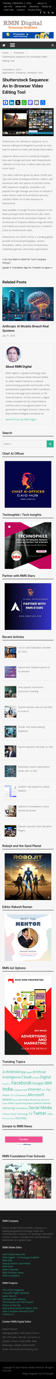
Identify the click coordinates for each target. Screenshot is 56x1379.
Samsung (8, 1108)
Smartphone (21, 1108)
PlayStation (28, 1103)
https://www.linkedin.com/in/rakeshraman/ (53, 13)
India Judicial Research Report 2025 (20, 1308)
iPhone (5, 1095)
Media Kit (46, 6)
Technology (22, 1113)
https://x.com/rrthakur (44, 13)
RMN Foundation (11, 1275)
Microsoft (36, 1094)
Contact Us (8, 1314)
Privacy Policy (35, 9)
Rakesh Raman (42, 1103)
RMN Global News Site (13, 1254)
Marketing (22, 1095)
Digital (45, 1076)
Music (15, 1100)
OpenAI (18, 1103)
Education (6, 1084)
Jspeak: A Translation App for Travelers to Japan (26, 267)
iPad (48, 1089)
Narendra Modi (26, 1099)
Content (36, 1077)
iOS (43, 1089)
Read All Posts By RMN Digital (21, 419)
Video (50, 1113)
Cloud (26, 1076)
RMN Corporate (10, 1269)
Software (6, 1114)
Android (12, 1071)
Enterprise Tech (35, 72)
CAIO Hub (9, 9)
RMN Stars (7, 1266)
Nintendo (45, 1100)
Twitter (40, 1113)
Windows (5, 1118)
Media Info (20, 6)
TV (30, 1114)
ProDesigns (48, 1373)
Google (38, 1083)
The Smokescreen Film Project (17, 1302)
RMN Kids (7, 1260)
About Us (42, 3)
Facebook (21, 1083)
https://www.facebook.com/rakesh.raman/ (40, 13)
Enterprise (21, 72)
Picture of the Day (11, 1305)
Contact (21, 9)
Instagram (18, 1090)
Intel (25, 1089)
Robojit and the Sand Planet (16, 1263)
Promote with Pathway (14, 1299)
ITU (12, 1095)
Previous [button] (25, 314)
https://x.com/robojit (49, 13)
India (7, 1089)
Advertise (34, 6)
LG (15, 1095)
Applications (8, 72)
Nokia (4, 1103)
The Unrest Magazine (13, 1289)
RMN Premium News (13, 1272)
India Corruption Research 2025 (18, 1311)
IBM (48, 1083)
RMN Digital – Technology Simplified (20, 1257)
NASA (38, 1100)
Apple (29, 1072)
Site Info (8, 6)
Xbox (12, 1118)
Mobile (7, 1099)
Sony (13, 1113)
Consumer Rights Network (15, 1292)
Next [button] (53, 314)
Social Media (40, 1107)
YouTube (21, 1118)
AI (3, 1072)
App (23, 1072)
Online (11, 1103)
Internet (34, 1089)
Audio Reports (9, 1296)
